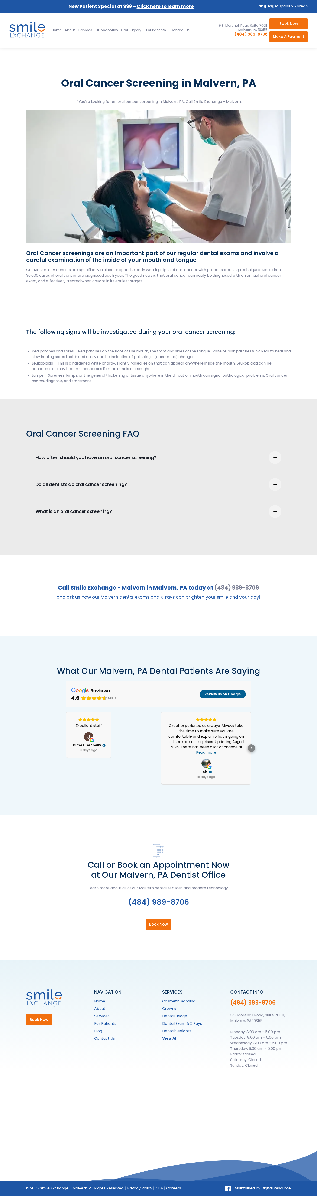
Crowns (169, 1008)
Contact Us (180, 30)
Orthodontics (106, 30)
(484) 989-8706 (251, 34)
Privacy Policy (139, 1188)
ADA (159, 1188)
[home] (27, 30)
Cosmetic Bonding (178, 1001)
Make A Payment (288, 36)
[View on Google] (88, 736)
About (70, 30)
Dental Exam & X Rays (182, 1023)
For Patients (156, 30)
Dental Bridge (174, 1016)
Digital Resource (276, 1188)
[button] (85, 30)
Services (102, 1016)
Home (57, 30)
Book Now (288, 23)
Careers (173, 1188)
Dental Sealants (176, 1031)
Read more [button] (206, 752)
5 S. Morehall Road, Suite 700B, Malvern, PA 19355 (257, 1017)
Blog (98, 1031)
